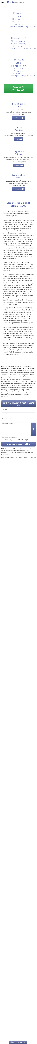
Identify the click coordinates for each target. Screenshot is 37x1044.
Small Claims (18, 118)
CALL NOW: (18, 88)
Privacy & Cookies (23, 457)
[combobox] (18, 439)
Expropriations (17, 189)
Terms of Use (32, 457)
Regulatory (17, 165)
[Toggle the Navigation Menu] (2, 2)
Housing (17, 139)
